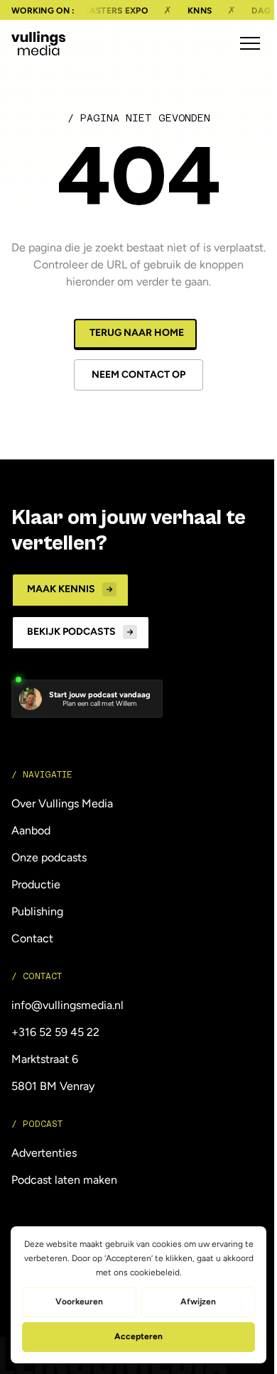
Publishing (37, 911)
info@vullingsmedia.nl (67, 1005)
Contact (32, 938)
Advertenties (44, 1153)
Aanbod (30, 830)
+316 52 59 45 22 (55, 1032)
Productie (35, 884)
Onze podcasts (49, 857)
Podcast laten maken (64, 1180)
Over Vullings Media (62, 803)
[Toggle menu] (250, 43)
